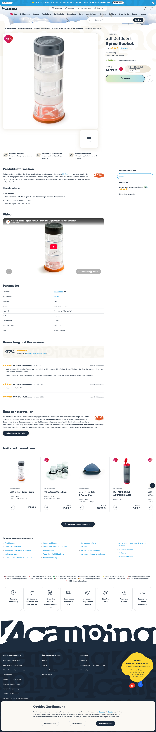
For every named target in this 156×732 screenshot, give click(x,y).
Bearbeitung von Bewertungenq (36, 353)
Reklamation (7, 675)
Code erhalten (134, 71)
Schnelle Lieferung (13, 600)
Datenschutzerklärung (11, 694)
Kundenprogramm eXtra (12, 679)
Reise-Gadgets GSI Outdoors (53, 554)
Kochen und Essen (50, 543)
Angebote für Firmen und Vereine (92, 665)
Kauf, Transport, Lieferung (12, 665)
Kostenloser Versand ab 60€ (69, 601)
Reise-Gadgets (48, 550)
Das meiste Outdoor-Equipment (142, 601)
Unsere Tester (47, 675)
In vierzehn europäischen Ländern (87, 601)
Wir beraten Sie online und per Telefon (32, 601)
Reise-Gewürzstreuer (13, 547)
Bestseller (122, 553)
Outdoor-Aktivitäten (126, 557)
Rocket (56, 296)
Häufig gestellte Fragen (11, 660)
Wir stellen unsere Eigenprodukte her (50, 603)
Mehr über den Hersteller (16, 433)
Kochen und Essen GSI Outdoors (55, 547)
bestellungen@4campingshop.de (138, 666)
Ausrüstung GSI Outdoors (90, 550)
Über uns (45, 660)
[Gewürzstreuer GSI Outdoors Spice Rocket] (50, 81)
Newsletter (84, 670)
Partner (101, 712)
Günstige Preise (106, 600)
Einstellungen (77, 723)
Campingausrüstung (88, 543)
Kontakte (83, 660)
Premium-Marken (124, 600)
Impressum (46, 665)
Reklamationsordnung (11, 689)
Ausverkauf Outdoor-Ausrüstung (93, 554)
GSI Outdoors (67, 174)
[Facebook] (140, 684)
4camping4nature (48, 670)
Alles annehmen (105, 723)
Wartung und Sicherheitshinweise (15, 698)
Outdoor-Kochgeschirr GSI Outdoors (18, 558)
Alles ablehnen (50, 723)
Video (89, 141)
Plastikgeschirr (10, 543)
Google (110, 712)
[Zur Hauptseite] (9, 8)
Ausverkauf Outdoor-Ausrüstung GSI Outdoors (132, 544)
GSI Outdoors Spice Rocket (17, 576)
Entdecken (118, 3)
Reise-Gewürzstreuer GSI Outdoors (18, 550)
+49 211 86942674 (137, 663)
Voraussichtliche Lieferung (127, 60)
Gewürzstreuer (111, 34)
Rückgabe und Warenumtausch (14, 670)
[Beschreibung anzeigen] (111, 67)
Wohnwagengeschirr (12, 554)
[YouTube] (132, 685)
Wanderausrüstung (50, 558)
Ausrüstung (85, 547)
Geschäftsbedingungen (11, 684)
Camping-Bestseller (126, 549)
